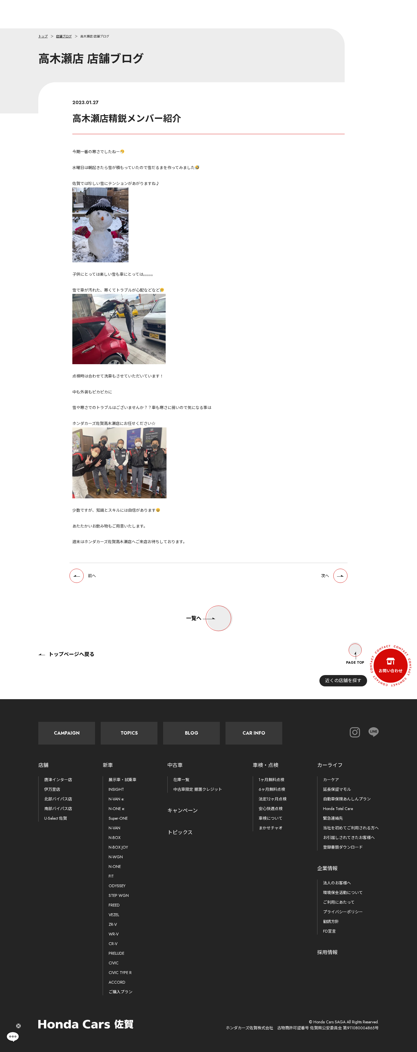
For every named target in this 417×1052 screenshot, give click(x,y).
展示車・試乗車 (122, 780)
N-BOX (115, 837)
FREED (114, 905)
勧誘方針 (331, 921)
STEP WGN (119, 895)
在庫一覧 (181, 780)
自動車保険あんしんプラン (347, 799)
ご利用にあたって (339, 902)
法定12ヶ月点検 (273, 799)
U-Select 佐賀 (55, 818)
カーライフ (330, 765)
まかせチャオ (271, 828)
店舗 (43, 765)
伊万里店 (52, 789)
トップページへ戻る (71, 654)
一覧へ (193, 618)
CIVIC (114, 963)
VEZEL (114, 915)
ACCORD (117, 982)
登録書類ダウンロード (343, 847)
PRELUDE (116, 953)
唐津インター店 (58, 780)
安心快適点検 (271, 808)
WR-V (114, 934)
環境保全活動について (343, 892)
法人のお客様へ (337, 883)
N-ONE (115, 866)
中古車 (175, 765)
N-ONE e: (117, 808)
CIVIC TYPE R (120, 972)
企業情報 (327, 868)
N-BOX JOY (118, 847)
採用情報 (327, 952)
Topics (129, 733)
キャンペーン (182, 810)
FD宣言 (329, 931)
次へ (325, 576)
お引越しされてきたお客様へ (349, 837)
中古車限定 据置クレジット (197, 789)
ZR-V (113, 924)
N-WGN (116, 857)
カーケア (331, 780)
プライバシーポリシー (343, 912)
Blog (191, 733)
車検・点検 (265, 765)
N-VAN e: (116, 799)
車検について (271, 818)
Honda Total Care (338, 808)
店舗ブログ (64, 36)
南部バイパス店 (58, 808)
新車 (108, 765)
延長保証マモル (337, 789)
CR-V (113, 943)
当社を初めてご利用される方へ (351, 828)
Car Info (254, 733)
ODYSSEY (117, 886)
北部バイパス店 (58, 799)
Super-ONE (118, 818)
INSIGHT (116, 789)
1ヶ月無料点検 (271, 780)
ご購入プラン (120, 992)
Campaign (67, 733)
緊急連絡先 (333, 818)
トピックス (180, 832)
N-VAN (114, 828)
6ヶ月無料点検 (272, 789)
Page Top (355, 662)
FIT (111, 876)
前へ (92, 576)
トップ (43, 36)
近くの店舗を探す (343, 680)
